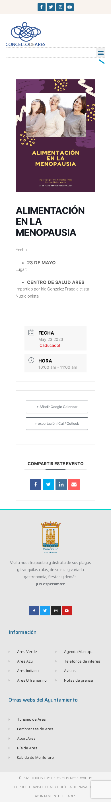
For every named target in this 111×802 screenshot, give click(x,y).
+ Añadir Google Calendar (56, 407)
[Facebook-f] (42, 7)
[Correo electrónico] (74, 484)
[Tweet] (48, 484)
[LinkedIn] (61, 484)
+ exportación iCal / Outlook (57, 423)
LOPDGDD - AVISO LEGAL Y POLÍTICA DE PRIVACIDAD (55, 786)
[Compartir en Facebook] (35, 484)
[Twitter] (51, 7)
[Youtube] (70, 7)
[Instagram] (60, 7)
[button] (100, 52)
